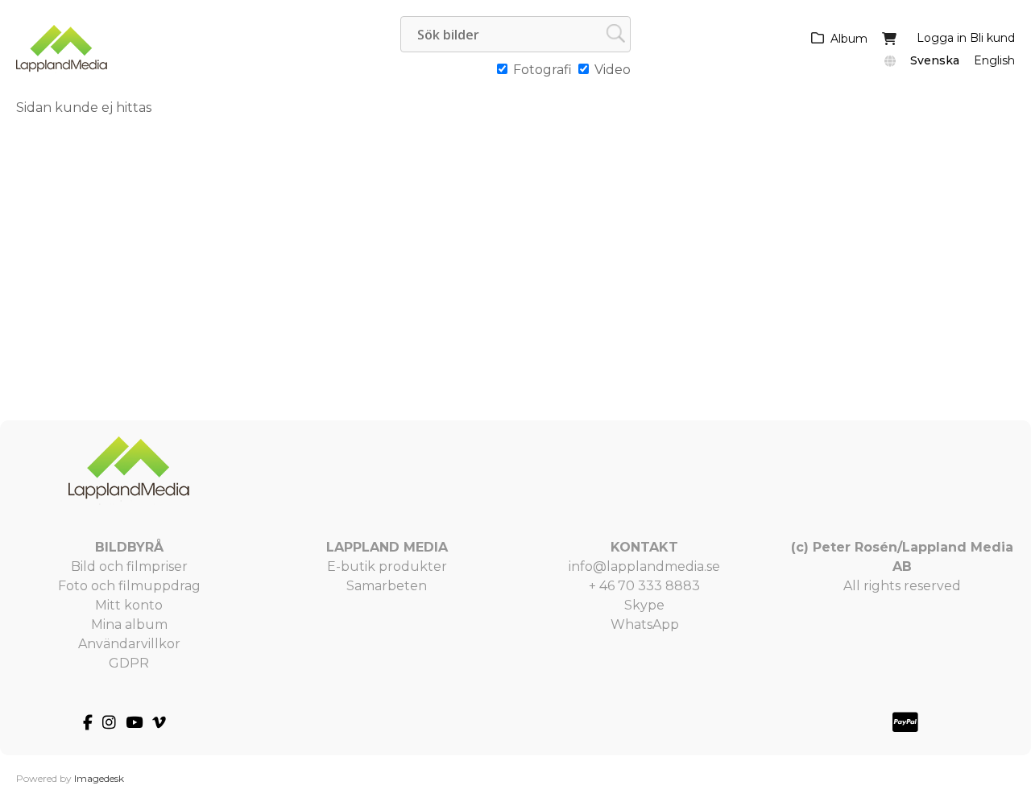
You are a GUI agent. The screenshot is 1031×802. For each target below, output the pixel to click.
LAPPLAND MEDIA (387, 547)
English (994, 60)
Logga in (942, 38)
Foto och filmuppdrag (129, 585)
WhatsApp (645, 624)
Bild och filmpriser (129, 566)
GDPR (129, 663)
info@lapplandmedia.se (644, 566)
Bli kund (992, 38)
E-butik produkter (387, 566)
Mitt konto (129, 605)
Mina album (129, 624)
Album (848, 38)
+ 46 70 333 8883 (644, 585)
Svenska (934, 60)
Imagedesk (99, 778)
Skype (644, 605)
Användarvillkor (129, 643)
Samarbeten (386, 585)
